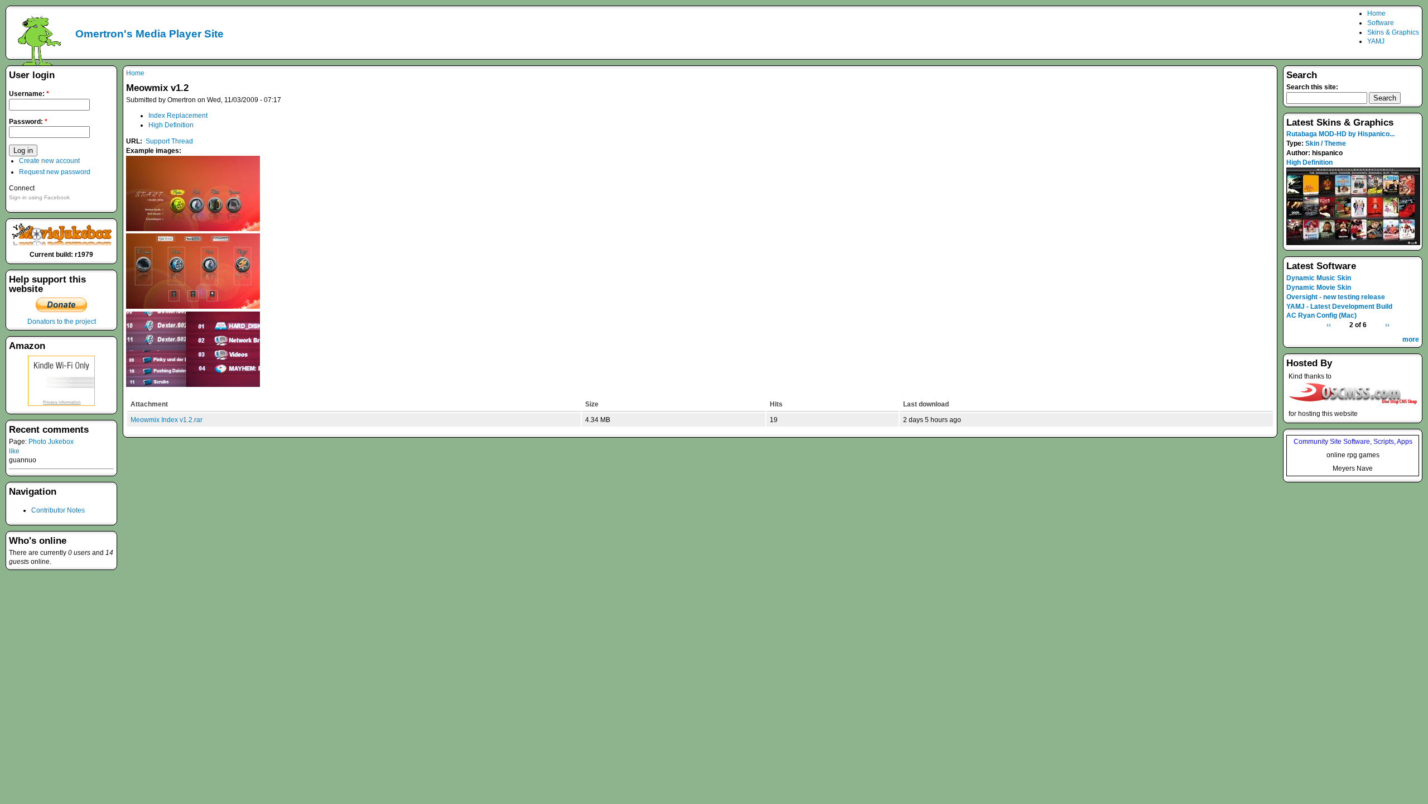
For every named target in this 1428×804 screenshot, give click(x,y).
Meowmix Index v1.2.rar (166, 420)
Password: (28, 122)
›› (1387, 325)
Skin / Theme (1325, 143)
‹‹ (1328, 325)
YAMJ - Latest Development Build (1339, 306)
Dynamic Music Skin (1318, 278)
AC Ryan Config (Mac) (1321, 315)
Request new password (54, 172)
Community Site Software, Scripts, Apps (1353, 442)
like (14, 451)
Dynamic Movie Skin (1318, 287)
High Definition (171, 125)
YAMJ (1375, 41)
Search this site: (1312, 87)
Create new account (49, 161)
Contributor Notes (58, 510)
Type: (1295, 143)
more (1410, 339)
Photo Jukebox (51, 442)
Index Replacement (178, 115)
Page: (18, 442)
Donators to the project (61, 322)
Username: (29, 94)
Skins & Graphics (1393, 32)
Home (1376, 13)
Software (1380, 23)
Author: (1299, 153)
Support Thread (169, 141)
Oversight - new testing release (1335, 297)
